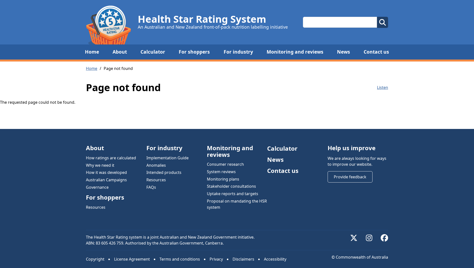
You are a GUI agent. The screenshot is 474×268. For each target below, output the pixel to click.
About (120, 51)
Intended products (163, 172)
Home (92, 51)
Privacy (216, 259)
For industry (238, 51)
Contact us (376, 51)
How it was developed (106, 172)
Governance (97, 187)
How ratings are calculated (111, 158)
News (343, 51)
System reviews (221, 171)
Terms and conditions (179, 259)
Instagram (369, 238)
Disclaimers (243, 259)
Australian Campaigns (106, 180)
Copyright (95, 259)
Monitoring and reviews (295, 51)
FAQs (151, 187)
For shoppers (194, 51)
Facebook (384, 238)
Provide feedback (350, 177)
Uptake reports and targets (232, 193)
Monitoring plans (223, 179)
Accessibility (275, 259)
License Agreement (132, 259)
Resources (95, 207)
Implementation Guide (167, 158)
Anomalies (156, 165)
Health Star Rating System (202, 19)
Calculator (152, 51)
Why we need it (100, 165)
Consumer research (225, 164)
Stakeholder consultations (231, 186)
